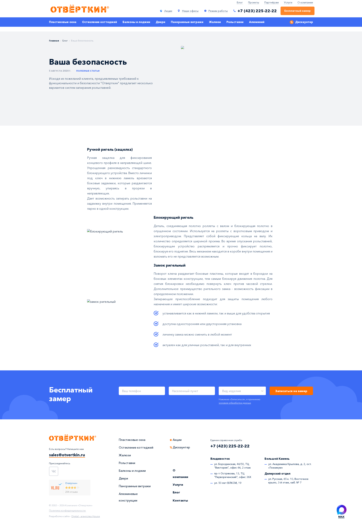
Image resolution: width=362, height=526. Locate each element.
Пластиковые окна (62, 22)
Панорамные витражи (187, 22)
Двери (160, 22)
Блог (240, 2)
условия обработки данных (235, 402)
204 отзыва (71, 491)
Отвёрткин (71, 483)
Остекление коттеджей (99, 22)
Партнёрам (271, 2)
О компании (305, 2)
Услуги (288, 2)
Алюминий (256, 22)
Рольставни (234, 22)
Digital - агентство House (85, 516)
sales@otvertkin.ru (67, 455)
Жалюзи (215, 22)
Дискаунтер (304, 22)
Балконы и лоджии (136, 22)
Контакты (180, 500)
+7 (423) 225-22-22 (230, 446)
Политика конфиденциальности (67, 510)
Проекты (253, 2)
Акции (177, 440)
